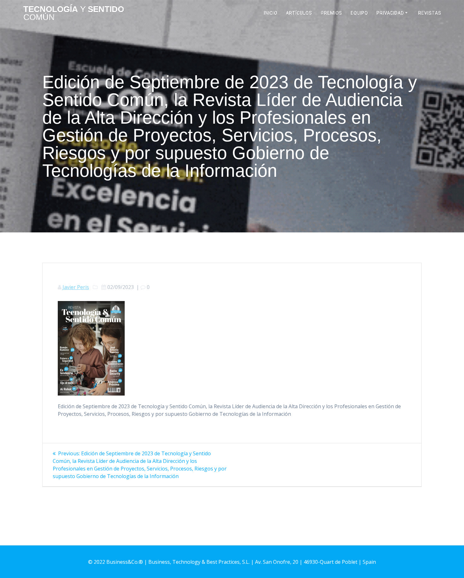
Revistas (429, 12)
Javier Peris (75, 287)
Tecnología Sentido (73, 13)
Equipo (359, 12)
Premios (331, 12)
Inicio (270, 12)
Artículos (299, 12)
